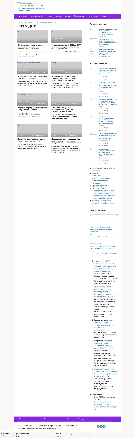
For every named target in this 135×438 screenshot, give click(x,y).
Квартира (68, 16)
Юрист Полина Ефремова (103, 203)
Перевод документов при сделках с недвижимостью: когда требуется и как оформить (108, 85)
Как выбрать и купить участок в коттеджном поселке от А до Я (108, 70)
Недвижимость (104, 57)
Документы (23, 16)
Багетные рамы (5, 433)
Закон (101, 91)
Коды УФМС (99, 397)
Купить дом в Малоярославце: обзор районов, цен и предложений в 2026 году (107, 152)
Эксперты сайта (99, 188)
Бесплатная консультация (103, 168)
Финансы (102, 46)
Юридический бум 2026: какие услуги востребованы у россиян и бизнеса (108, 31)
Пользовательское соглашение (54, 419)
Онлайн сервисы (79, 16)
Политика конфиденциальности (29, 419)
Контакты (96, 171)
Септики (58, 433)
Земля (50, 16)
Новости (104, 16)
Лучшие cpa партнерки (23, 433)
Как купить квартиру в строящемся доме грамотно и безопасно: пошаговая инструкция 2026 (108, 102)
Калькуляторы (93, 16)
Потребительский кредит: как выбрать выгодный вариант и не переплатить (108, 41)
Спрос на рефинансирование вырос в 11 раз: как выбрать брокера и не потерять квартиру (107, 120)
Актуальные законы (37, 16)
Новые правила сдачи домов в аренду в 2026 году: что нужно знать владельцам (107, 52)
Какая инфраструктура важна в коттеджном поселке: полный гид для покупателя (108, 136)
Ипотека (58, 16)
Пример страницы (100, 186)
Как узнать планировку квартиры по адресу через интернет (101, 229)
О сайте (95, 173)
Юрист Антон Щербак (101, 200)
